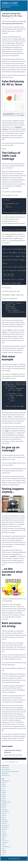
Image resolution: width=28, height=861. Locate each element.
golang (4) (4, 800)
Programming (12, 762)
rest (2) (3, 848)
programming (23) (5, 780)
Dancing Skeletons (5, 769)
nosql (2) (3, 844)
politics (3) (4, 819)
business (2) (4, 829)
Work (17, 762)
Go (7, 762)
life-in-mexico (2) (5, 840)
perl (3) (3, 817)
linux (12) (4, 784)
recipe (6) (4, 790)
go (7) (3, 788)
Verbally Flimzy (10, 3)
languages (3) (4, 809)
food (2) (3, 839)
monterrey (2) (5, 842)
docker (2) (4, 837)
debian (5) (4, 796)
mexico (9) (4, 786)
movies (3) (4, 813)
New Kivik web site (5, 775)
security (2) (4, 852)
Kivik (22, 115)
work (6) (3, 794)
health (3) (4, 808)
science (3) (4, 823)
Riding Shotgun (5, 773)
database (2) (4, 835)
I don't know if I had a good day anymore (10, 771)
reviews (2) (4, 850)
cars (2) (3, 831)
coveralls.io (18, 127)
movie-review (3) (5, 811)
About (4, 10)
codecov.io (5, 129)
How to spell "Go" (5, 767)
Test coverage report (8, 113)
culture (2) (4, 833)
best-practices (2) (5, 825)
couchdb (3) (4, 804)
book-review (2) (5, 827)
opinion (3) (4, 815)
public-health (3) (5, 821)
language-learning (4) (6, 802)
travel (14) (4, 782)
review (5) (4, 798)
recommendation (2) (6, 846)
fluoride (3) (4, 806)
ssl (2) (3, 854)
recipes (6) (4, 792)
